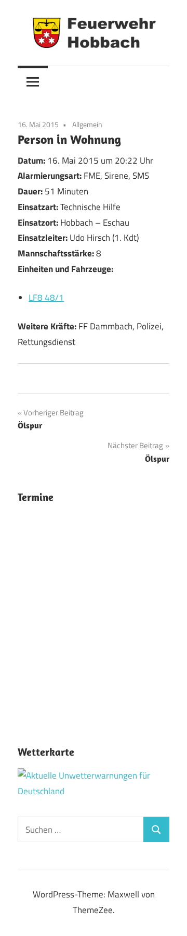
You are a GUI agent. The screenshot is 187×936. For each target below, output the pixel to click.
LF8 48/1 (46, 297)
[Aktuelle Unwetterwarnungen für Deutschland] (93, 791)
